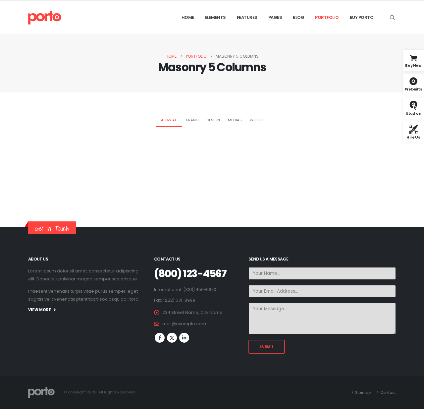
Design (213, 120)
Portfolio (327, 17)
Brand (192, 120)
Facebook (160, 338)
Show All (169, 120)
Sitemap (363, 392)
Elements (215, 17)
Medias (235, 120)
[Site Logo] (44, 18)
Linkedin (184, 338)
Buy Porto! (362, 17)
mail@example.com (184, 323)
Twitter (172, 338)
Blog (298, 17)
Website (257, 120)
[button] (393, 18)
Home (188, 17)
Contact (388, 392)
